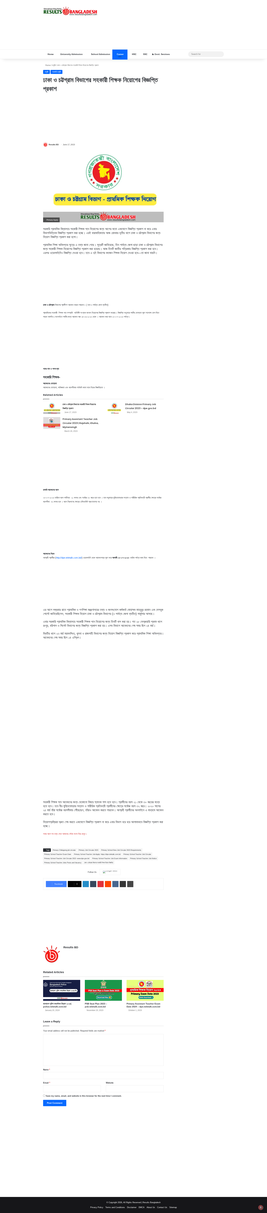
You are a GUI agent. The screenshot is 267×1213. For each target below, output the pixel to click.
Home (50, 54)
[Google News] (110, 872)
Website (109, 1083)
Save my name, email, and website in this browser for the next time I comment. (84, 1096)
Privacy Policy (96, 1207)
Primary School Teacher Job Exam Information (109, 858)
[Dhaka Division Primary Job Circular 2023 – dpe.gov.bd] (114, 408)
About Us (151, 1207)
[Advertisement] (164, 24)
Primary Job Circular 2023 (88, 850)
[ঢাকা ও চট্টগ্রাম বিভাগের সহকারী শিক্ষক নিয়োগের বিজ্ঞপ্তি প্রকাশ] (51, 408)
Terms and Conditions (115, 1207)
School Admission (100, 54)
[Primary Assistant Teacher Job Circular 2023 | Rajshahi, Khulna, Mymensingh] (51, 423)
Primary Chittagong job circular (64, 850)
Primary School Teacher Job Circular (137, 854)
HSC (133, 54)
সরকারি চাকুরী (56, 72)
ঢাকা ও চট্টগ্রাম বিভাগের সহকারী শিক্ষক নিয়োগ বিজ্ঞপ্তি (98, 863)
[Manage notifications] (260, 1207)
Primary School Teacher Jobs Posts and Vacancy (62, 863)
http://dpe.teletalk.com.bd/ (69, 557)
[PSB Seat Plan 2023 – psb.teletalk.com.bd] (103, 990)
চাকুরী (53, 65)
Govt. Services (162, 54)
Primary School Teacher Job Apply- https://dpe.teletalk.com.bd (97, 854)
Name (46, 1070)
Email (46, 1083)
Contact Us (162, 1207)
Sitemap (173, 1207)
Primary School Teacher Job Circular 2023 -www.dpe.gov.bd (66, 858)
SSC (144, 54)
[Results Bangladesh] (70, 11)
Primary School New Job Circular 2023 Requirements (121, 850)
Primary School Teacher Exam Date (57, 854)
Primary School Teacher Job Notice (143, 858)
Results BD (54, 145)
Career (120, 54)
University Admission (71, 54)
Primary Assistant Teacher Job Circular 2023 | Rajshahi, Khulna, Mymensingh (81, 423)
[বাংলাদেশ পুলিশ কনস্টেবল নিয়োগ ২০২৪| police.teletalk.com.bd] (61, 990)
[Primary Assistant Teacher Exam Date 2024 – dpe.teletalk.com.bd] (145, 990)
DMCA (141, 1207)
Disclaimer (131, 1207)
